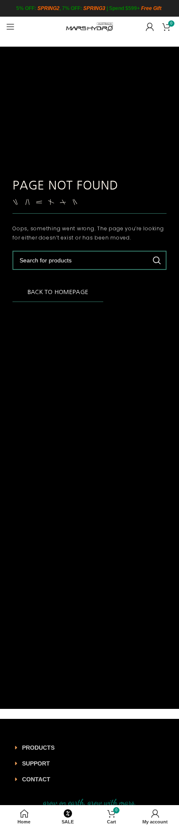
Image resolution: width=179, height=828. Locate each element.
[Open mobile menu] (10, 26)
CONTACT (36, 779)
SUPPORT (36, 763)
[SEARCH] (157, 260)
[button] (89, 748)
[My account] (150, 26)
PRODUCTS (38, 747)
